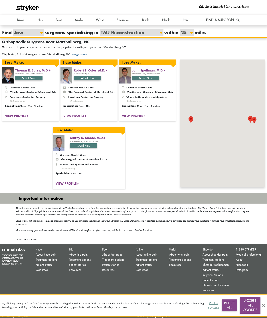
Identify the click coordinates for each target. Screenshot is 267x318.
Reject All (229, 305)
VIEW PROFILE (16, 116)
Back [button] (145, 20)
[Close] (263, 305)
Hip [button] (40, 20)
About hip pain (78, 255)
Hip (71, 249)
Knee (39, 249)
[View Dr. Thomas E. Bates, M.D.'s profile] (8, 75)
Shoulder (208, 249)
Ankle (139, 249)
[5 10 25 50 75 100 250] (185, 32)
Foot (105, 249)
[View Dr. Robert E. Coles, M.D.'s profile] (66, 75)
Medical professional (249, 255)
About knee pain (46, 255)
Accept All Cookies (250, 305)
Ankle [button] (79, 20)
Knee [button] (20, 20)
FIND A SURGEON (220, 20)
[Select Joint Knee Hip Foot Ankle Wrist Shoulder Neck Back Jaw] (26, 32)
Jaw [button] (185, 20)
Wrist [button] (100, 20)
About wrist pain (179, 255)
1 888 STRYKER (246, 249)
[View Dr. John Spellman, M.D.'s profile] (125, 75)
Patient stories (44, 265)
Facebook (242, 265)
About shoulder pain (215, 255)
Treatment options (46, 260)
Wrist (172, 249)
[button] (254, 120)
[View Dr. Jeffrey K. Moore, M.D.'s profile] (58, 142)
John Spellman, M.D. (148, 70)
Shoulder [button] (123, 20)
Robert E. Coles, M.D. (90, 70)
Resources (42, 270)
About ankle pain (146, 255)
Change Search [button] (79, 54)
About (239, 260)
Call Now (30, 78)
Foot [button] (59, 20)
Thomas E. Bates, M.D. (32, 70)
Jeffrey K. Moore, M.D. (87, 138)
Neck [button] (165, 20)
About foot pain (112, 255)
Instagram (242, 270)
